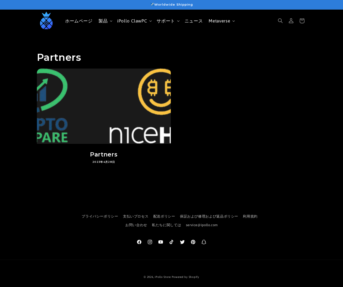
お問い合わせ (136, 225)
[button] (104, 20)
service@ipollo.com (202, 225)
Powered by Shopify (185, 276)
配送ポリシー (164, 216)
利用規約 (250, 216)
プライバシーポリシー (100, 216)
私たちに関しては (166, 225)
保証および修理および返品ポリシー (209, 216)
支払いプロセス (135, 216)
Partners (103, 154)
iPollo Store (163, 276)
